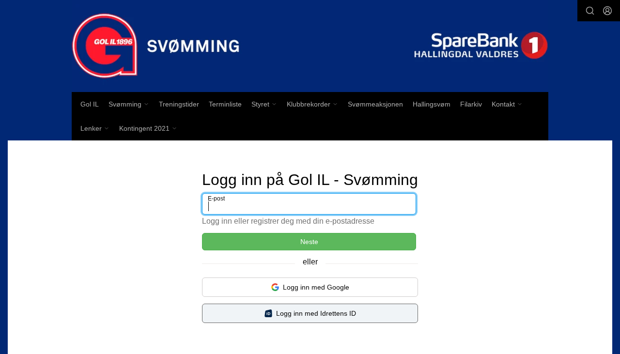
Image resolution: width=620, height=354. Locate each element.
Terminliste (225, 104)
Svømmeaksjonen (375, 104)
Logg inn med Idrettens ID (316, 313)
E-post (216, 198)
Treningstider (179, 104)
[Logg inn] (607, 10)
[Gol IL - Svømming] (310, 46)
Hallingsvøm (431, 104)
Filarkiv (471, 104)
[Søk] (590, 10)
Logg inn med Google (316, 287)
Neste (309, 242)
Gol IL (89, 104)
